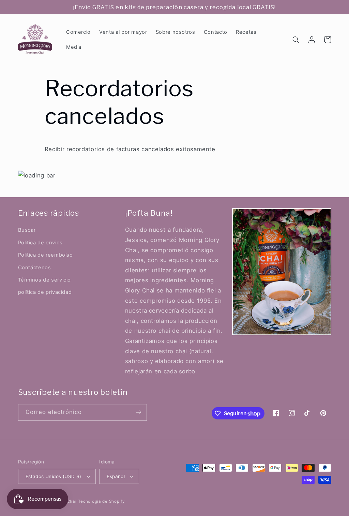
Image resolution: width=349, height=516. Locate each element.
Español (116, 476)
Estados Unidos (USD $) (53, 476)
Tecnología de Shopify (101, 501)
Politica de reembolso (45, 255)
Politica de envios (40, 243)
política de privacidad (45, 292)
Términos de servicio (44, 280)
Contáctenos (34, 267)
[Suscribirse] (138, 412)
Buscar (27, 230)
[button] (296, 39)
